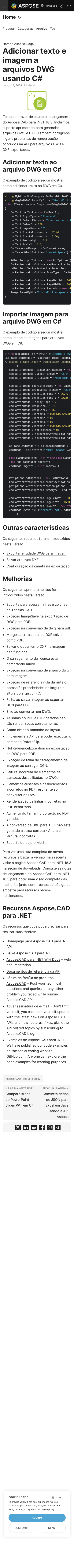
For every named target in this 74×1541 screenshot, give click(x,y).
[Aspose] (25, 5)
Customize (22, 1528)
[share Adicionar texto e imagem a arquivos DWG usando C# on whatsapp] (50, 1128)
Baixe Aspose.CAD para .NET (29, 953)
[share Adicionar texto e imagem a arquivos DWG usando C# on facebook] (42, 1128)
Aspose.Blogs (24, 44)
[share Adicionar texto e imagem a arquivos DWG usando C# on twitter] (18, 1128)
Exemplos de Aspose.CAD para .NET (35, 1040)
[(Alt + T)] (19, 17)
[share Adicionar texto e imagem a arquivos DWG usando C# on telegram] (58, 1128)
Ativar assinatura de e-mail (27, 1006)
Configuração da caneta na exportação (38, 566)
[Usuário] (61, 5)
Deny (51, 1528)
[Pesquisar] (69, 5)
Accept (37, 1517)
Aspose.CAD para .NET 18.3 (49, 863)
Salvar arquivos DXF (22, 560)
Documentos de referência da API (33, 971)
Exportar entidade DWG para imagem (36, 553)
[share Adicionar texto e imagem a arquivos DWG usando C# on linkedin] (26, 1128)
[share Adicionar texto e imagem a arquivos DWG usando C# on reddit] (34, 1128)
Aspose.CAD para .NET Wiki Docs (33, 959)
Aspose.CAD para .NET (26, 122)
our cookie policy (45, 1509)
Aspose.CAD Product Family (23, 1078)
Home (9, 17)
